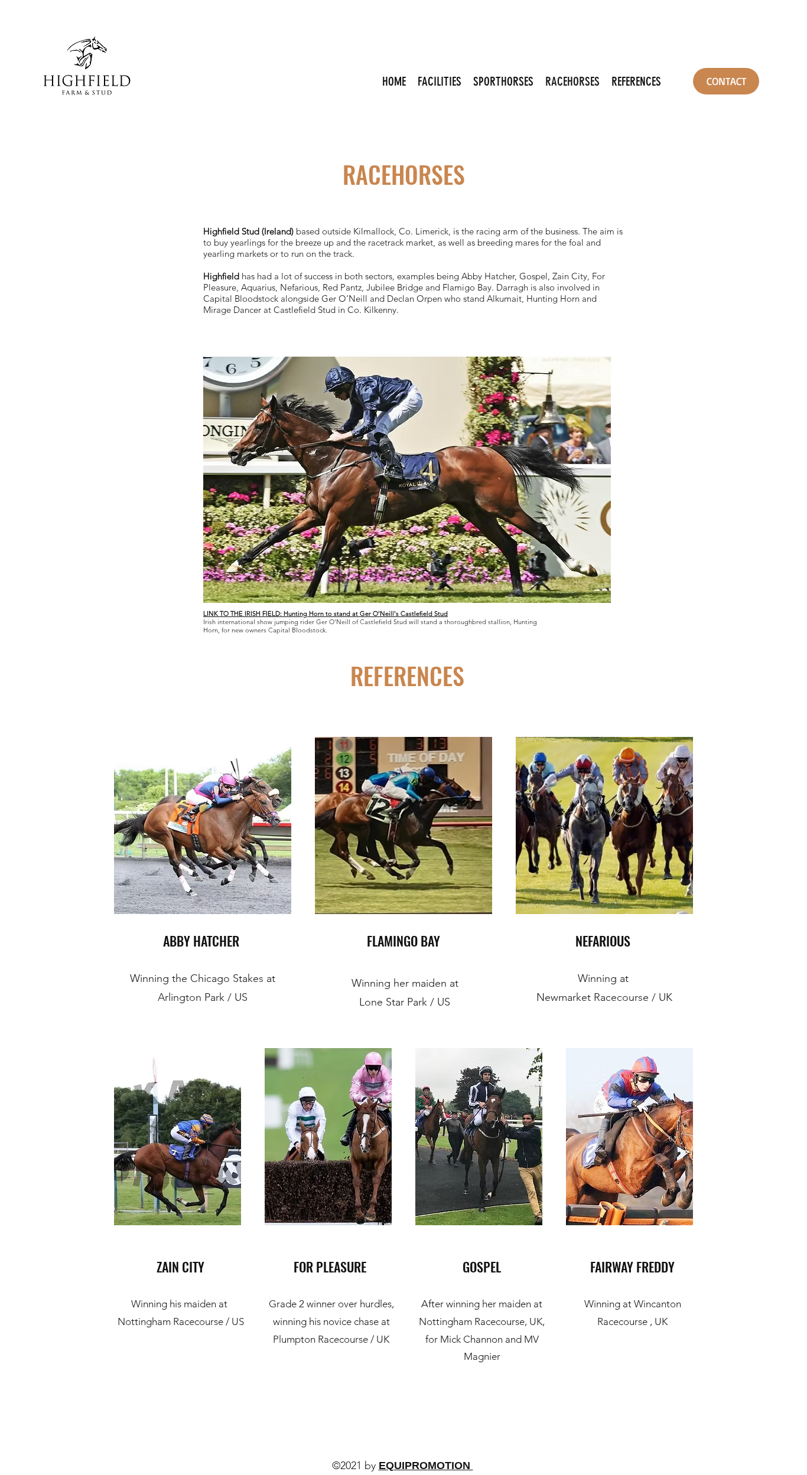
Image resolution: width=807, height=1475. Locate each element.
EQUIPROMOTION (426, 1465)
